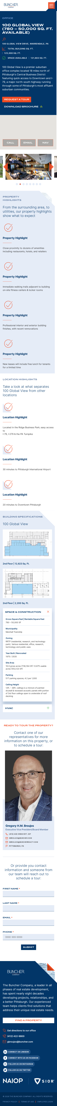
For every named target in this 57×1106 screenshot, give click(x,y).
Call (12, 143)
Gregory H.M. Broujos (20, 825)
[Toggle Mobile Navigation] (51, 5)
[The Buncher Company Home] (11, 5)
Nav (47, 143)
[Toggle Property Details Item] (48, 612)
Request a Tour (16, 99)
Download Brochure (21, 106)
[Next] (51, 166)
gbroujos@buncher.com (20, 838)
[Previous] (5, 166)
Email (29, 143)
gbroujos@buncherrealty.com (23, 842)
